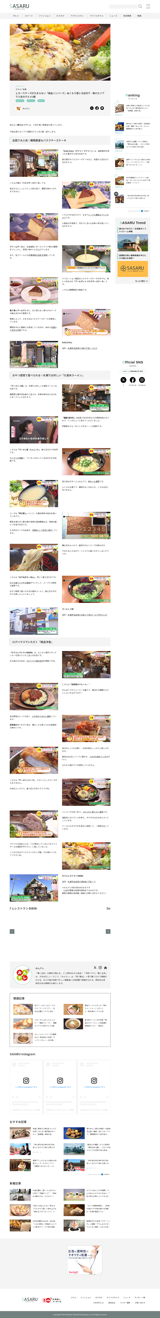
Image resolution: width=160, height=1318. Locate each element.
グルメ (73, 1297)
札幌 (24, 89)
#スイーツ (20, 101)
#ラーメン (31, 101)
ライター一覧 (139, 1297)
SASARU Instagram (22, 1054)
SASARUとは (98, 1302)
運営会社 (111, 1302)
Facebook (132, 385)
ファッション (85, 1297)
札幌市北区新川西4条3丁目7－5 (81, 881)
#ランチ (41, 101)
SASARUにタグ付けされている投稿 (26, 1110)
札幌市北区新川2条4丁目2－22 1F (82, 348)
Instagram (142, 385)
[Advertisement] (132, 38)
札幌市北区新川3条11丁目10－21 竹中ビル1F (87, 614)
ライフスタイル (113, 1297)
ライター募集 (125, 1302)
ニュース (126, 1297)
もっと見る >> (141, 281)
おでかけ (99, 1297)
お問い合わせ (140, 1302)
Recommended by (95, 1174)
